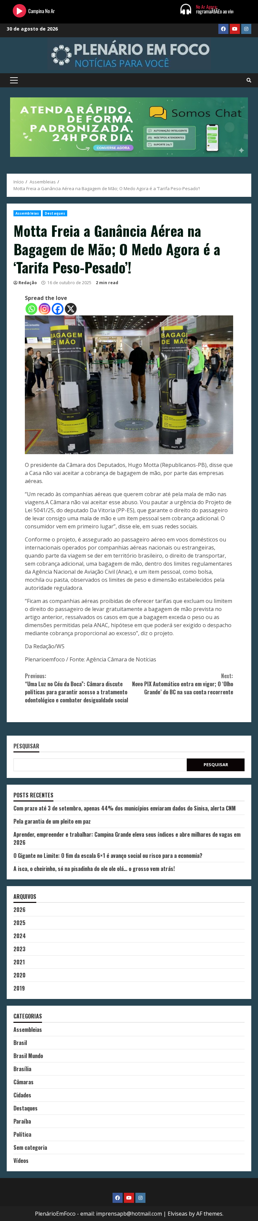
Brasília (22, 1069)
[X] (71, 309)
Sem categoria (30, 1147)
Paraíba (22, 1121)
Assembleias (27, 213)
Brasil (20, 1043)
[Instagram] (44, 309)
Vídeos (21, 1161)
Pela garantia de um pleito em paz (52, 821)
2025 (19, 923)
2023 (19, 949)
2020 (19, 975)
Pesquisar (26, 746)
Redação (27, 283)
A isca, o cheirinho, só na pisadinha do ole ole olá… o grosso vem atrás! (94, 869)
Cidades (22, 1095)
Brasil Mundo (28, 1056)
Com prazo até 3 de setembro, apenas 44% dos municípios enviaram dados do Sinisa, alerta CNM (124, 808)
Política (22, 1134)
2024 (19, 936)
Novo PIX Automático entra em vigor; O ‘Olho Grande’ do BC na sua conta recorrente (182, 684)
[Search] (249, 80)
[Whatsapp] (31, 309)
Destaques (55, 213)
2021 (19, 962)
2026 (19, 910)
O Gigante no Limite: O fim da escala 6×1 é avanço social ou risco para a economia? (107, 856)
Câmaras (23, 1082)
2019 (19, 988)
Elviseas (177, 1213)
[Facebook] (57, 309)
